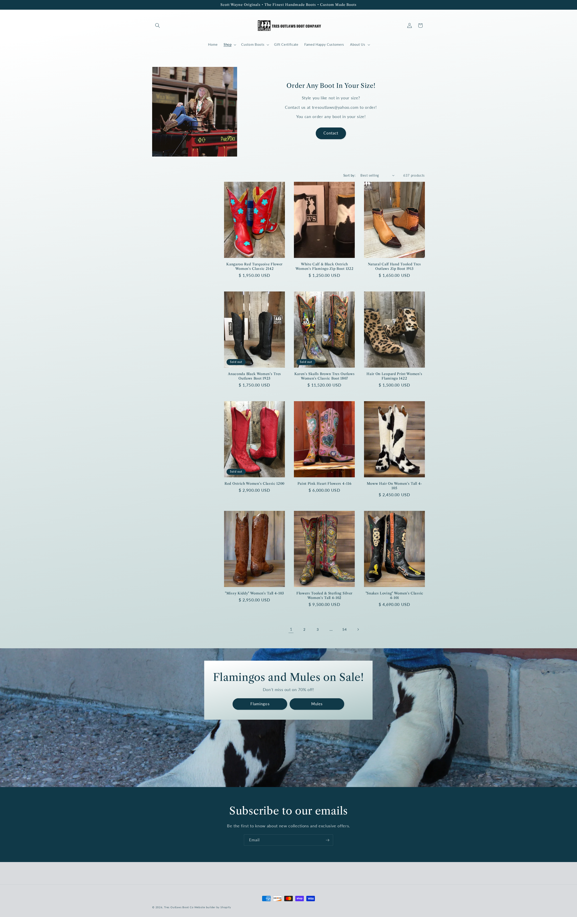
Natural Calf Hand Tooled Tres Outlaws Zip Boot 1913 (394, 266)
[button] (157, 25)
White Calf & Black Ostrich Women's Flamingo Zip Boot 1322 (324, 266)
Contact (330, 133)
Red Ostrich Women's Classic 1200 (254, 483)
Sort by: (349, 175)
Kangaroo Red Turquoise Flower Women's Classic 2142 (254, 266)
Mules (317, 704)
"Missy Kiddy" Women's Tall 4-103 (254, 593)
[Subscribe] (327, 840)
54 (344, 629)
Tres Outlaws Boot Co (178, 907)
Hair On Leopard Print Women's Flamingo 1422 (394, 376)
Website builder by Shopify (212, 907)
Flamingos (260, 704)
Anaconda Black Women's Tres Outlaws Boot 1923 (254, 376)
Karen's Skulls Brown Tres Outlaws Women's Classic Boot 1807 (324, 376)
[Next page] (358, 629)
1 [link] (291, 629)
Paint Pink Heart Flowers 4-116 (325, 483)
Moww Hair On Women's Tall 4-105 (394, 485)
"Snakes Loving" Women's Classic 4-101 (394, 595)
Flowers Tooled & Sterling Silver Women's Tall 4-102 (324, 595)
